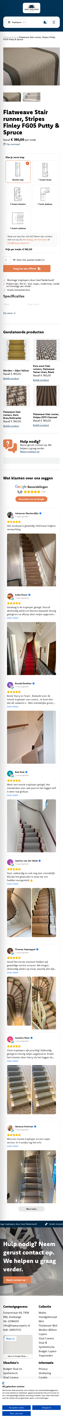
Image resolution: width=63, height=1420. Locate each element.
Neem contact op (29, 451)
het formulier (40, 239)
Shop (14, 37)
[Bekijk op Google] (10, 515)
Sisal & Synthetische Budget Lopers (47, 1347)
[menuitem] (12, 97)
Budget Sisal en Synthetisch (12, 1371)
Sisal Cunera (46, 1338)
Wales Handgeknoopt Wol (48, 1317)
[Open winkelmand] (45, 22)
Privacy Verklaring (45, 1371)
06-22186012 (11, 1321)
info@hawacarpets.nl (18, 243)
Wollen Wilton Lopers (48, 1332)
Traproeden (46, 1355)
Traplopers (17, 22)
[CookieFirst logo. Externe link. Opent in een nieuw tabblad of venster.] (3, 1383)
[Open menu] (54, 22)
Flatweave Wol (48, 1325)
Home (6, 37)
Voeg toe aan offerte (24, 268)
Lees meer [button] (13, 617)
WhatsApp (28, 239)
